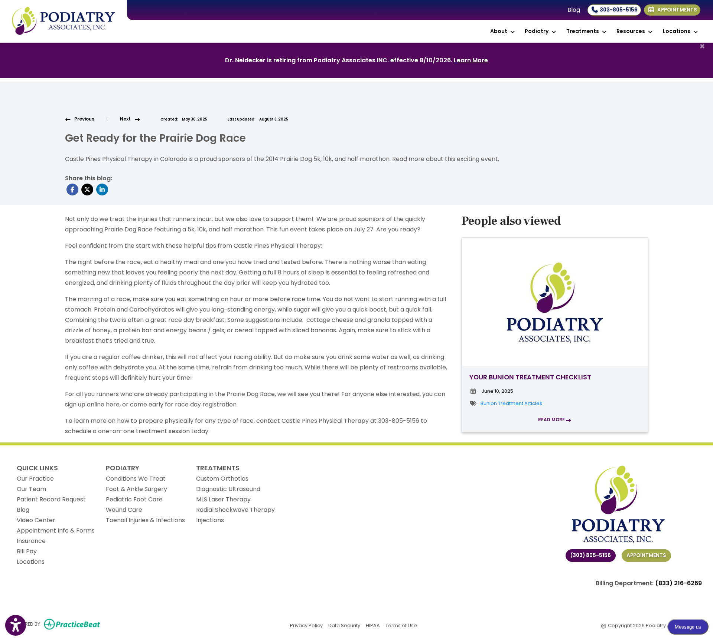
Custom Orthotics (222, 478)
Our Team (31, 489)
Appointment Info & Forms (56, 530)
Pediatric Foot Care (134, 499)
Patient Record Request (51, 499)
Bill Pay (27, 551)
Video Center (36, 520)
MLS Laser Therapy (223, 499)
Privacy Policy (306, 625)
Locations (31, 561)
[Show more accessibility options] (15, 625)
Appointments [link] (676, 9)
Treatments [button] (583, 31)
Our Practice (35, 478)
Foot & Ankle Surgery (136, 489)
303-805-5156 (618, 9)
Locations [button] (678, 31)
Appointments (646, 555)
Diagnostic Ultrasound (228, 489)
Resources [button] (631, 31)
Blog (573, 10)
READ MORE (552, 419)
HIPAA (373, 625)
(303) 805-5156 (590, 555)
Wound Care (124, 509)
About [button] (499, 31)
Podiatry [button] (538, 31)
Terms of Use (401, 625)
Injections (210, 520)
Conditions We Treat (136, 478)
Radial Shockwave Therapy (235, 509)
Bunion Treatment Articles (511, 403)
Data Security (344, 625)
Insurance (31, 541)
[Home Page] (63, 21)
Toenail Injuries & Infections (145, 520)
